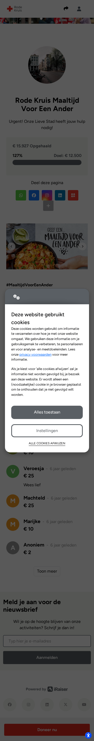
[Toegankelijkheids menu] (88, 735)
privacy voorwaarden (35, 354)
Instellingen (47, 430)
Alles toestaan (47, 412)
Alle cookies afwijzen (47, 443)
